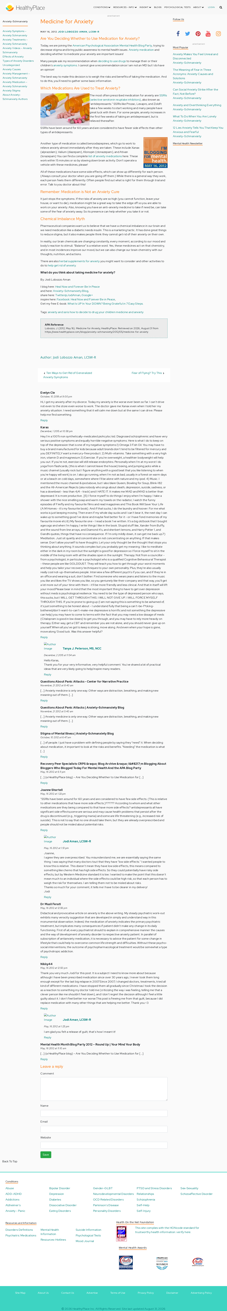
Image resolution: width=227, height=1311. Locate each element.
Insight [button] (144, 7)
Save (46, 1154)
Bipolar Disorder (59, 1188)
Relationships (145, 1194)
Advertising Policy (201, 1292)
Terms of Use (117, 1292)
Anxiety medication (141, 50)
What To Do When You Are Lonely (194, 116)
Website (45, 1137)
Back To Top (9, 1161)
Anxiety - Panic (15, 1211)
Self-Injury (144, 1211)
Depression (56, 1194)
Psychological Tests (177, 7)
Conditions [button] (100, 7)
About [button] (197, 7)
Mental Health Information (50, 1232)
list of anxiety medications (105, 156)
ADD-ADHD (13, 1194)
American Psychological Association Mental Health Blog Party (112, 45)
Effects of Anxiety (13, 56)
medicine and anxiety (129, 312)
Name (44, 1106)
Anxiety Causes (12, 69)
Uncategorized (11, 65)
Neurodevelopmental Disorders (113, 1194)
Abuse (9, 1188)
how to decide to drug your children (92, 312)
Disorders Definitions (19, 1230)
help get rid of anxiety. (62, 265)
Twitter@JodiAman (67, 295)
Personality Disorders (107, 1211)
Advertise (92, 1292)
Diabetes (55, 1199)
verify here (183, 1232)
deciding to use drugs (112, 61)
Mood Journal (85, 1241)
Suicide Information (88, 1230)
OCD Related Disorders (108, 1199)
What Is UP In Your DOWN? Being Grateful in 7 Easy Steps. (105, 303)
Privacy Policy (146, 1292)
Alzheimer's (13, 1205)
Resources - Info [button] (124, 7)
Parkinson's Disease (106, 1205)
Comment (47, 1073)
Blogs (158, 7)
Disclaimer (172, 1292)
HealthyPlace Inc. (84, 1309)
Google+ (87, 295)
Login (211, 7)
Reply (44, 420)
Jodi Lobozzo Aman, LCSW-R (78, 31)
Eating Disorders (60, 1211)
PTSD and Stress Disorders (154, 1188)
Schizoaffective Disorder (197, 1194)
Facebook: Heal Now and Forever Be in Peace (86, 299)
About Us (43, 1292)
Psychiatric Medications (20, 1235)
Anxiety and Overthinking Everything (197, 105)
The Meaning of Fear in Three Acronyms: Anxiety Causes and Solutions (193, 74)
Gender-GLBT (103, 1188)
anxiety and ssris (58, 312)
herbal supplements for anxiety (79, 261)
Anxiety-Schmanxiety (187, 63)
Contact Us (67, 1292)
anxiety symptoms (65, 65)
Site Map (20, 1292)
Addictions (12, 1199)
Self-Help (143, 1205)
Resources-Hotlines (53, 1240)
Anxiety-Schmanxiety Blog (70, 291)
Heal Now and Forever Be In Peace (77, 287)
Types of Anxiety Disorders (18, 60)
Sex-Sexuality (189, 1188)
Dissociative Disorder (63, 1205)
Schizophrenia (146, 1199)
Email (44, 1121)
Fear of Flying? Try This (147, 373)
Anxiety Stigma (11, 90)
